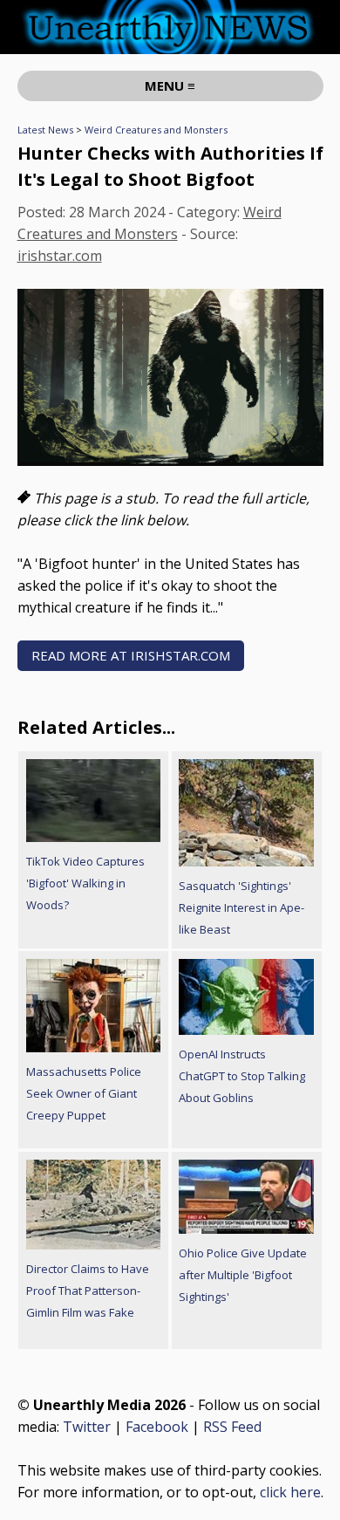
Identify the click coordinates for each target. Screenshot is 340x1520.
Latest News (45, 129)
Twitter (87, 1426)
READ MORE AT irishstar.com (130, 655)
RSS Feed (232, 1426)
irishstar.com (59, 255)
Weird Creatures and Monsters (156, 129)
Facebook (157, 1426)
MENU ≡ (170, 85)
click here (290, 1492)
